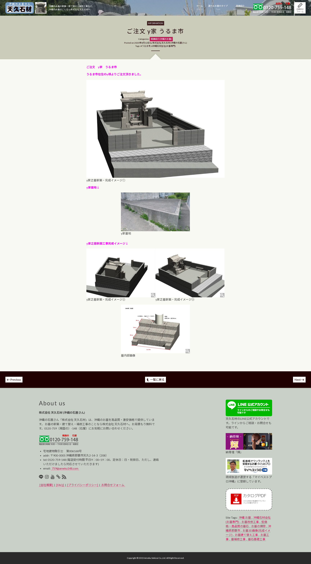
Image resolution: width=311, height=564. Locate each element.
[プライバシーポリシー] (82, 485)
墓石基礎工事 (256, 539)
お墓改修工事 (250, 521)
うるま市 (146, 46)
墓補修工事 (238, 539)
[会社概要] (46, 485)
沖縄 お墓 (245, 517)
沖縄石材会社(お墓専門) (164, 46)
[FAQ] (60, 485)
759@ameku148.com (65, 468)
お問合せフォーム (112, 485)
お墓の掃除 (258, 526)
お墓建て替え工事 (246, 534)
